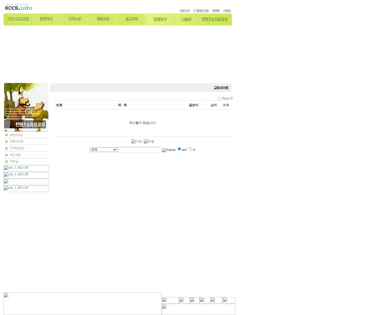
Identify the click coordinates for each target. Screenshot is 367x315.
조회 (226, 105)
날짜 (214, 105)
